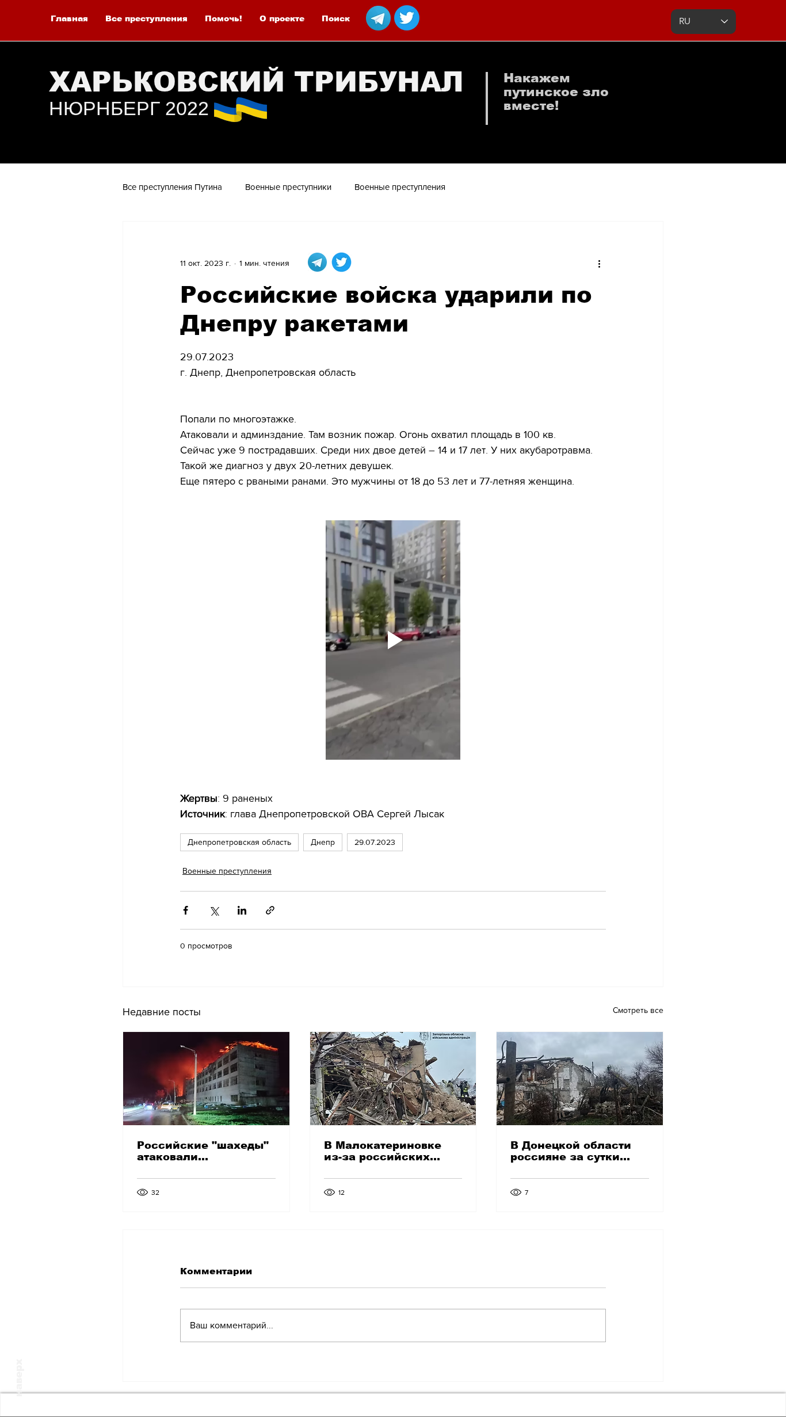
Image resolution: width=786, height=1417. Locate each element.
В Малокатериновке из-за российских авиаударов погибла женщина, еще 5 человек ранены (383, 1151)
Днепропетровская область (239, 842)
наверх (18, 1378)
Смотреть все (638, 1010)
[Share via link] (270, 910)
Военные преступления (399, 187)
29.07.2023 (374, 842)
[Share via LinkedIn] (241, 910)
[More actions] (599, 263)
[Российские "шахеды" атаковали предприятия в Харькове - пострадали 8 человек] (206, 1078)
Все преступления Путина (172, 187)
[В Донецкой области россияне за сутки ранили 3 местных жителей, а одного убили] (580, 1078)
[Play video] (393, 640)
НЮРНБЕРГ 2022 (129, 108)
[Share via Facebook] (185, 910)
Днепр (323, 842)
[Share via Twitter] (213, 910)
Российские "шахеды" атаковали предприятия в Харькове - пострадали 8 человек (204, 1151)
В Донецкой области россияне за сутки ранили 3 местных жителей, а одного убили (570, 1151)
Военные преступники (288, 187)
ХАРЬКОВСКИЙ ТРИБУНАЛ (256, 82)
